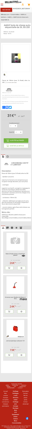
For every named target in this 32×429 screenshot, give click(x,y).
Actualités (6, 399)
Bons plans (25, 391)
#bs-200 (10, 95)
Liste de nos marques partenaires (5, 404)
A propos (5, 397)
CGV (15, 386)
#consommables (15, 97)
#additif (16, 95)
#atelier (27, 97)
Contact (25, 393)
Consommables (15, 14)
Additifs (10, 17)
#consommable (22, 97)
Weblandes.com (23, 428)
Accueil (5, 391)
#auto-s (23, 95)
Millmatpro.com (5, 14)
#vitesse (20, 95)
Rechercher (15, 385)
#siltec (13, 95)
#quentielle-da (5, 97)
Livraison (20, 387)
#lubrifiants (4, 98)
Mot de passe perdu (26, 397)
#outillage (10, 97)
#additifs (6, 95)
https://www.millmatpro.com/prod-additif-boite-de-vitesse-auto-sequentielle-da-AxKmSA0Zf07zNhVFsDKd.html (15, 102)
